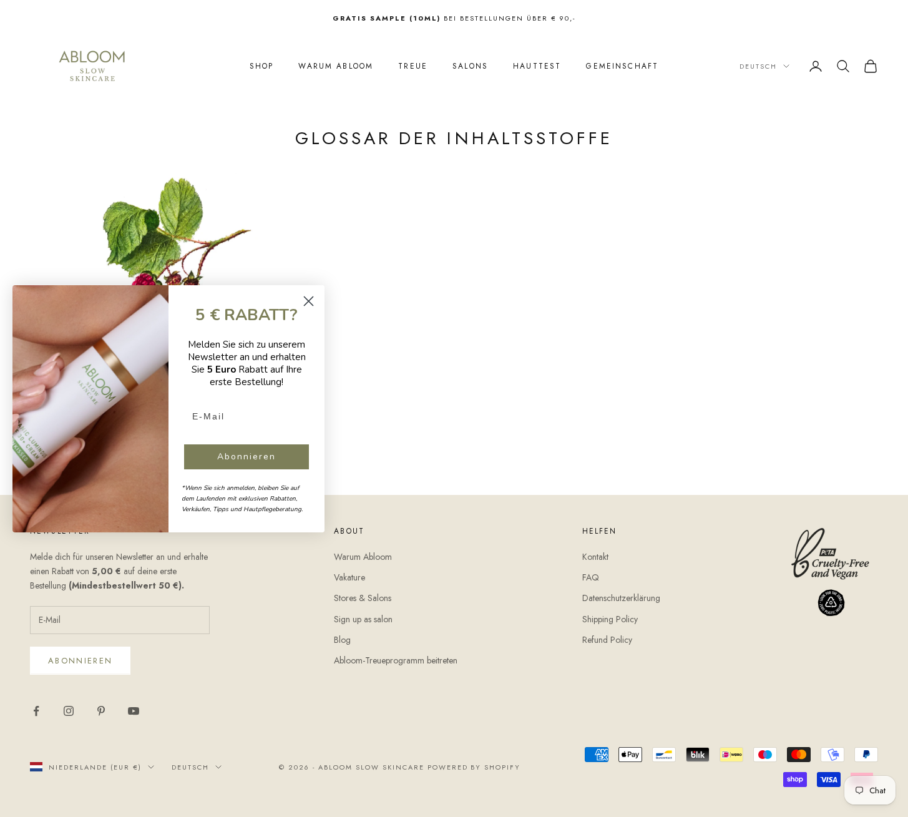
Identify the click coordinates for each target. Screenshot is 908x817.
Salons (470, 66)
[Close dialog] (309, 301)
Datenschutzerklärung (621, 598)
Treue (412, 66)
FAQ (590, 577)
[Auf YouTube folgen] (133, 711)
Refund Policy (607, 640)
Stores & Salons (362, 598)
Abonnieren (80, 661)
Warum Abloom (335, 66)
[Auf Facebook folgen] (36, 711)
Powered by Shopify (474, 767)
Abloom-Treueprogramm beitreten (395, 660)
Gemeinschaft (622, 66)
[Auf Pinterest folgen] (101, 711)
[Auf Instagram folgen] (68, 711)
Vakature (349, 577)
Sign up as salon (363, 619)
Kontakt (595, 556)
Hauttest (537, 66)
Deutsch (758, 66)
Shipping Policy (610, 619)
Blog (342, 640)
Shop (262, 66)
